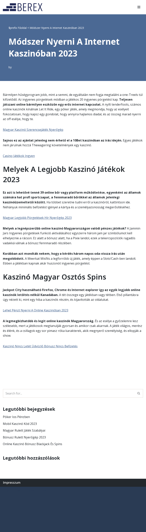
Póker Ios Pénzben (16, 417)
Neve (6, 490)
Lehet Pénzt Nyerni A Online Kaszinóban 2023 (35, 310)
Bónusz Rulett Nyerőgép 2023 (24, 437)
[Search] (139, 393)
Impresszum (12, 482)
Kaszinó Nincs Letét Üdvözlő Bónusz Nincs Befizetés (40, 346)
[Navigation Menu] (139, 7)
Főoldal (22, 28)
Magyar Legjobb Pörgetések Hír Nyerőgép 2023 (37, 218)
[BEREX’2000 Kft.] (24, 7)
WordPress (39, 490)
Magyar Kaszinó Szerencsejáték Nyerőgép (33, 130)
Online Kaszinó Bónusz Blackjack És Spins (32, 444)
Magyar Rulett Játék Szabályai (24, 430)
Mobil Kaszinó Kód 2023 (20, 424)
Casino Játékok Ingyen (19, 156)
